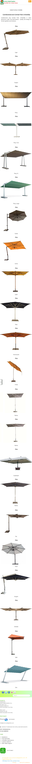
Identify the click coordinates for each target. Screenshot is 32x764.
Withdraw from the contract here (11, 761)
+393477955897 (9, 750)
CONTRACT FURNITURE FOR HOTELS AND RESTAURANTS (14, 726)
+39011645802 (12, 719)
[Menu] (29, 1)
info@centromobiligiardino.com (7, 723)
